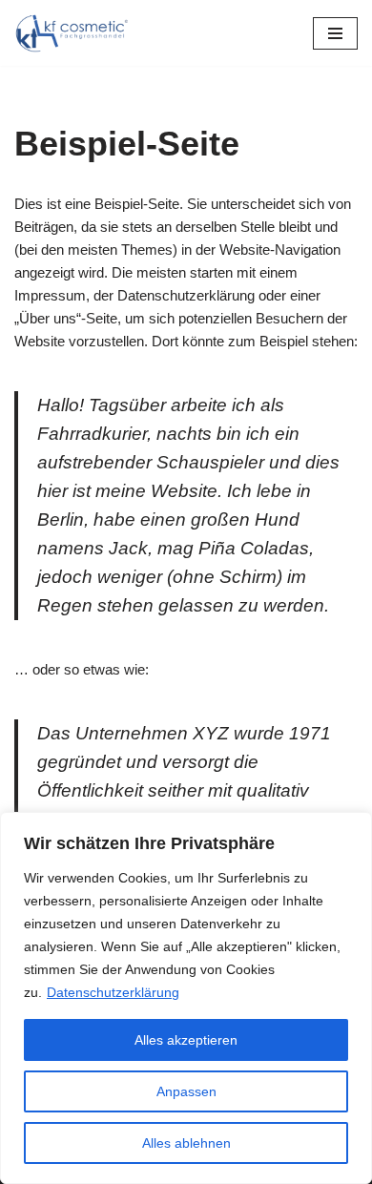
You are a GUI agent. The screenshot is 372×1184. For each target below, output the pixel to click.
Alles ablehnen (186, 1143)
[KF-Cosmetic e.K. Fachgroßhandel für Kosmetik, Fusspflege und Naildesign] (71, 32)
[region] (186, 998)
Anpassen (186, 1091)
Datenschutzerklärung (113, 992)
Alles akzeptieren (186, 1040)
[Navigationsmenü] (335, 33)
